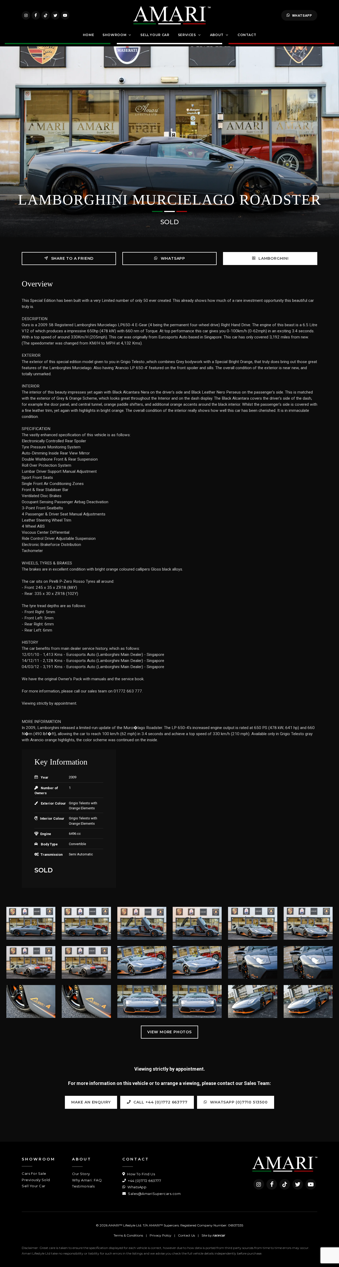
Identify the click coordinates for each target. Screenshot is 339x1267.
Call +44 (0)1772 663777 (159, 1102)
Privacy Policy (160, 1235)
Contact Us (186, 1235)
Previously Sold (36, 1180)
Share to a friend (71, 258)
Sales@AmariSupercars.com (154, 1193)
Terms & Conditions (128, 1235)
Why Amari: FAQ (87, 1180)
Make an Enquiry (91, 1102)
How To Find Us (140, 1174)
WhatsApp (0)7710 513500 (238, 1102)
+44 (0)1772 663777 (144, 1180)
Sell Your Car (34, 1186)
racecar (219, 1235)
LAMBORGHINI (273, 258)
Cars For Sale (34, 1173)
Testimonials (83, 1186)
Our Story (81, 1174)
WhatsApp (302, 15)
